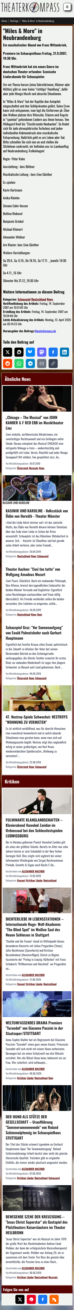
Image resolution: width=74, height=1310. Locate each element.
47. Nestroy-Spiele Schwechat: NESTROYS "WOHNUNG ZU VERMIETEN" (37, 719)
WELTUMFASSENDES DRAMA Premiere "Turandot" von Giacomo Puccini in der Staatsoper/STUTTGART (34, 1028)
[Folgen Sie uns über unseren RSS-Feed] (54, 1299)
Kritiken (30, 880)
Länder (39, 880)
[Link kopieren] (53, 363)
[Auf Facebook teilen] (53, 352)
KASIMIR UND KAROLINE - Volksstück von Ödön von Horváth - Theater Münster (37, 513)
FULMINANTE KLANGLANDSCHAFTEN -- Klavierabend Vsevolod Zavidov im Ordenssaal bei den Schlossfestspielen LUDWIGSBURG (34, 828)
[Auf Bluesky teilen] (30, 352)
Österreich (22, 468)
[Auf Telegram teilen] (30, 363)
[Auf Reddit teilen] (7, 363)
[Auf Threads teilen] (19, 352)
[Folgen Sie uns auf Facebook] (42, 1299)
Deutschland (38, 299)
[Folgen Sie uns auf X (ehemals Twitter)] (19, 1299)
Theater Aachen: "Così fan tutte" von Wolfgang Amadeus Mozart (33, 571)
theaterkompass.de (45, 331)
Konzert (21, 880)
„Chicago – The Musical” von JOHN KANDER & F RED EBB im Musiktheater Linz (34, 422)
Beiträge (14, 21)
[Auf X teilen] (7, 352)
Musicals (33, 468)
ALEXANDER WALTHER (33, 871)
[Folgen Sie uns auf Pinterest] (31, 1299)
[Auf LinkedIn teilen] (64, 352)
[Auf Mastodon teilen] (41, 352)
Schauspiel (24, 299)
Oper (39, 614)
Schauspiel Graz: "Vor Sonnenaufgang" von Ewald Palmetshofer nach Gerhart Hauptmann (34, 633)
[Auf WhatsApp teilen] (19, 363)
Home (4, 21)
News (50, 299)
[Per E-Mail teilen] (41, 363)
